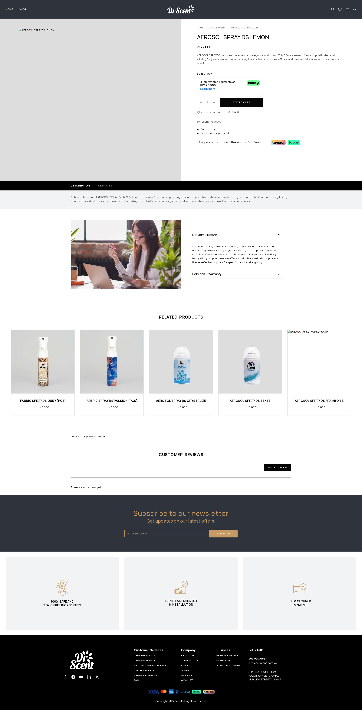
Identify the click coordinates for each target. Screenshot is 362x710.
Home (200, 27)
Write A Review (277, 467)
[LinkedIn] (89, 677)
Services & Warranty (207, 274)
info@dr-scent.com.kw (262, 663)
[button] (236, 234)
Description (80, 185)
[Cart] (347, 10)
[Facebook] (65, 677)
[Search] (332, 9)
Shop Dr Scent (217, 27)
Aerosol (216, 121)
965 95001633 (257, 658)
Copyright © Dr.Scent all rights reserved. (181, 701)
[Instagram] (73, 677)
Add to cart (241, 102)
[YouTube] (81, 677)
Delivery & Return (204, 235)
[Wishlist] (340, 10)
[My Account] (354, 9)
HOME (9, 9)
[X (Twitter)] (97, 677)
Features (105, 185)
